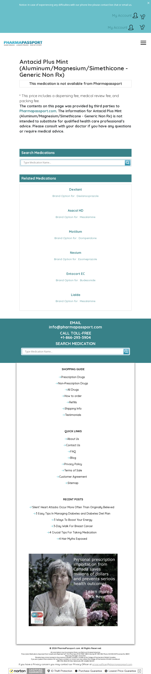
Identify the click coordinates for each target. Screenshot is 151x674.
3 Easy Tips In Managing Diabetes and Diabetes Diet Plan (73, 513)
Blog (73, 458)
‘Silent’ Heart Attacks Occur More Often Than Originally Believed (73, 507)
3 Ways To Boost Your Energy (73, 520)
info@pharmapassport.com (75, 326)
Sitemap (73, 483)
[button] (75, 671)
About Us (73, 439)
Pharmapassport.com (37, 111)
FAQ (73, 451)
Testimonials (73, 415)
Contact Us (73, 445)
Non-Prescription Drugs (73, 383)
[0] (142, 17)
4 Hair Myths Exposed (73, 538)
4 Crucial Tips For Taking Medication (73, 532)
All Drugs (73, 389)
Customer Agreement (73, 476)
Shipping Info (73, 408)
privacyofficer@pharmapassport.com (112, 664)
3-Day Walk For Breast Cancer (73, 526)
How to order (73, 396)
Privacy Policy (73, 464)
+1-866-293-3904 (75, 337)
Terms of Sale (73, 470)
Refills (73, 402)
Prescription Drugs (73, 377)
